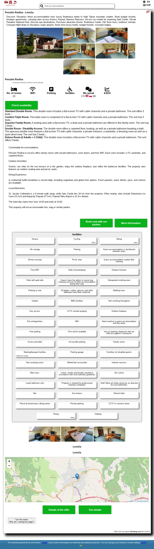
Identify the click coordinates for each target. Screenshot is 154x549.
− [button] (9, 466)
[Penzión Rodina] (40, 43)
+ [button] (9, 461)
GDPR (143, 543)
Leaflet (131, 501)
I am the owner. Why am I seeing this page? (21, 520)
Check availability (22, 105)
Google (45, 543)
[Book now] (148, 11)
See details (95, 510)
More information (131, 223)
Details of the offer (59, 510)
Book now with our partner (96, 223)
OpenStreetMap (142, 501)
